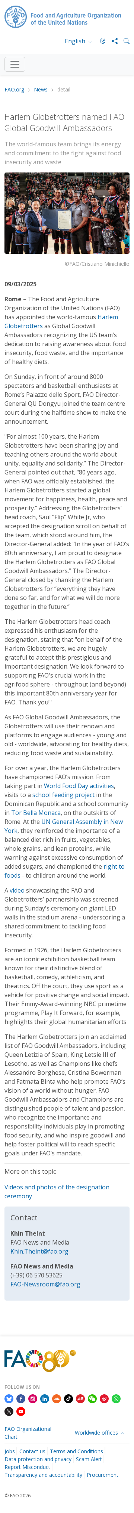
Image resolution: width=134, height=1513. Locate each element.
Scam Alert (89, 1459)
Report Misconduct (27, 1466)
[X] (8, 1411)
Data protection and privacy (37, 1459)
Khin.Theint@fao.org (39, 1251)
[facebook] (20, 1398)
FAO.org (14, 90)
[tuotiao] (80, 1398)
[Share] (112, 41)
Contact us (32, 1451)
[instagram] (32, 1398)
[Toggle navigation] (14, 64)
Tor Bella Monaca (36, 813)
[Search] (124, 41)
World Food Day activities (79, 786)
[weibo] (104, 1398)
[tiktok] (68, 1398)
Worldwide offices (97, 1432)
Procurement (102, 1474)
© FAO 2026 (17, 1495)
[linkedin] (44, 1398)
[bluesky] (8, 1398)
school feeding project (63, 795)
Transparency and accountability (43, 1474)
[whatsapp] (116, 1398)
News (41, 90)
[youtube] (20, 1411)
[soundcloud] (56, 1398)
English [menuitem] (76, 41)
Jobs (9, 1451)
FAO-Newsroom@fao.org (45, 1284)
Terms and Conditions (76, 1451)
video (17, 890)
